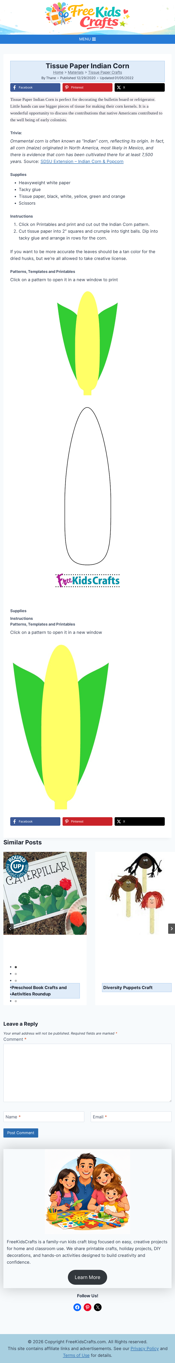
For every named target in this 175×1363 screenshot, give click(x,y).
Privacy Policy (145, 1348)
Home (58, 72)
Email (100, 1116)
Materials (76, 72)
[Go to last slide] (10, 929)
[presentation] (45, 914)
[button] (159, 296)
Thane (51, 78)
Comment (14, 1039)
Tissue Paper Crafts (105, 72)
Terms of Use (76, 1355)
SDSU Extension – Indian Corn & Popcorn (82, 161)
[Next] (171, 929)
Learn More (87, 1277)
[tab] (16, 967)
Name (13, 1116)
